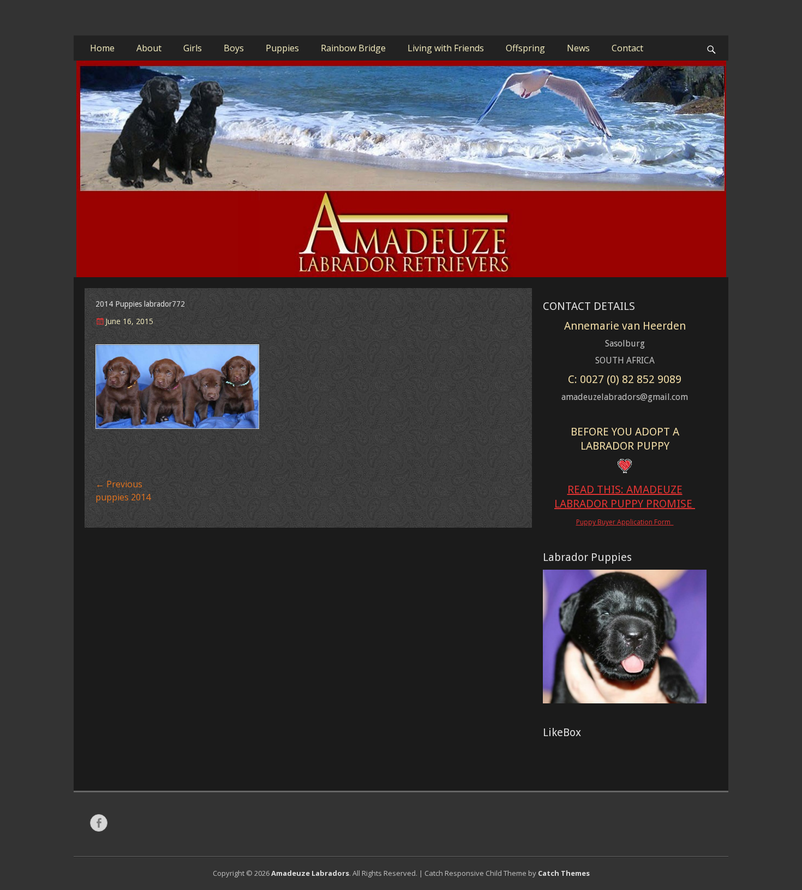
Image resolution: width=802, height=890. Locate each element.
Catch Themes (564, 873)
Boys (234, 48)
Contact (627, 48)
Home (102, 48)
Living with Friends (446, 48)
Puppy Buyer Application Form (625, 522)
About (148, 48)
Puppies (282, 48)
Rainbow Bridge (353, 48)
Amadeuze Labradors (310, 873)
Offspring (525, 48)
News (578, 48)
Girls (192, 48)
